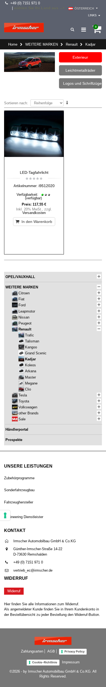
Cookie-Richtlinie (44, 662)
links (92, 15)
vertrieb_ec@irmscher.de (32, 570)
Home (12, 44)
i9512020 (47, 186)
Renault (72, 44)
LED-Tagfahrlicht (34, 172)
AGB (51, 651)
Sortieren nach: (16, 103)
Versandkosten (34, 213)
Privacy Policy (74, 651)
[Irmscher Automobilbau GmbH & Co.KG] (24, 27)
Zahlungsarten (32, 651)
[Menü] (83, 30)
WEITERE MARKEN (41, 44)
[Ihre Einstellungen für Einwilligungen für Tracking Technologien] (5, 515)
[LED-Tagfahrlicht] (34, 139)
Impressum (71, 662)
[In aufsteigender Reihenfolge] (67, 103)
